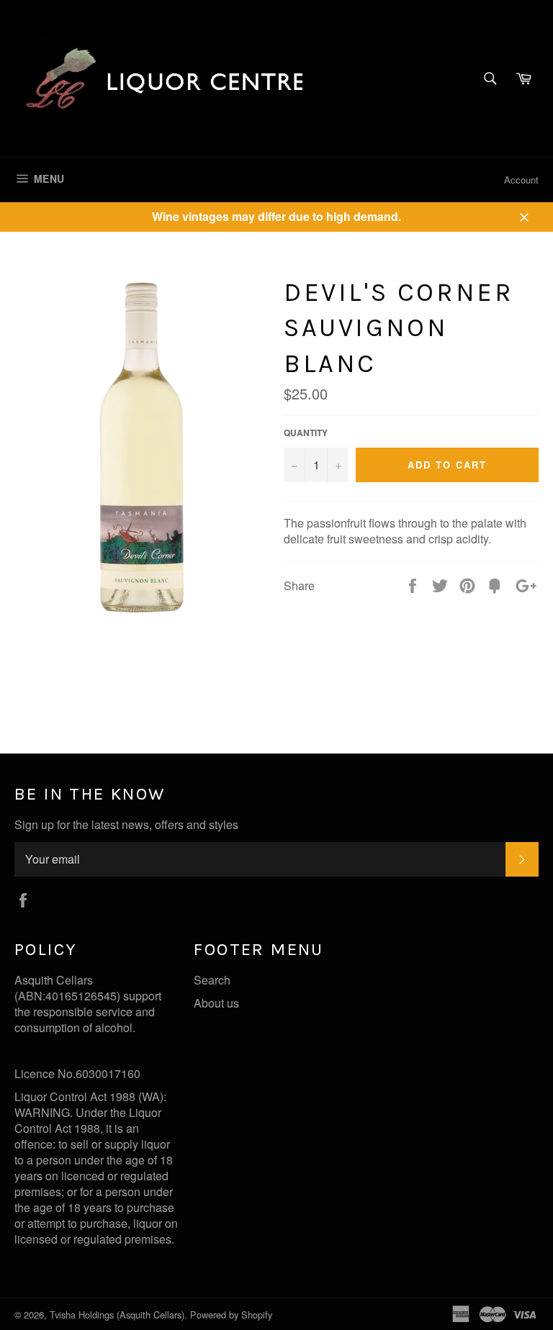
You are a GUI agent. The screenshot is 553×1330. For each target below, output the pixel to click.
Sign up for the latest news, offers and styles (126, 825)
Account (521, 179)
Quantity (306, 433)
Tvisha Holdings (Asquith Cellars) (117, 1314)
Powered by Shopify (231, 1314)
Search (212, 980)
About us (216, 1003)
